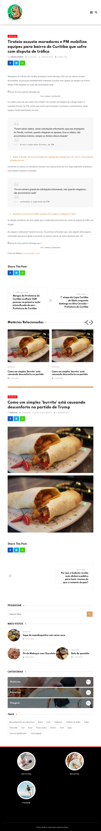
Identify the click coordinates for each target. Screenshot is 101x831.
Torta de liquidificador (18, 733)
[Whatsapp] (22, 63)
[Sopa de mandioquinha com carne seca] (14, 635)
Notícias (11, 367)
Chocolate (13, 728)
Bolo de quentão (80, 653)
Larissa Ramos (16, 57)
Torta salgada (35, 733)
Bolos (40, 722)
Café (48, 722)
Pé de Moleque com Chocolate (39, 653)
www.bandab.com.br (31, 253)
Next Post (81, 294)
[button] (91, 12)
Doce (30, 728)
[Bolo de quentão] (62, 653)
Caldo (86, 722)
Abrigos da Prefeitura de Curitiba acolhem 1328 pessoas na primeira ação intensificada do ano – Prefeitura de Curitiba (26, 302)
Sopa (69, 728)
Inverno (53, 728)
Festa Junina (41, 728)
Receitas (27, 632)
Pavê (62, 728)
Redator (13, 413)
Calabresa (58, 722)
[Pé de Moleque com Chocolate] (14, 653)
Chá (23, 728)
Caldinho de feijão (73, 722)
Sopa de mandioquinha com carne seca (44, 635)
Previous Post (22, 292)
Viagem (26, 803)
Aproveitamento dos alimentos (21, 722)
